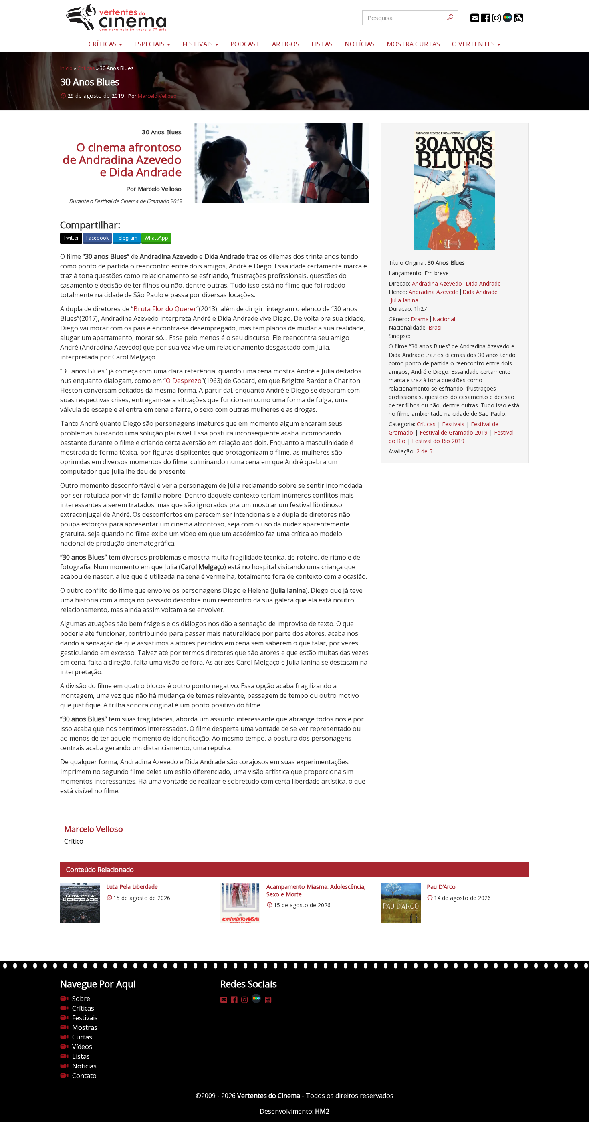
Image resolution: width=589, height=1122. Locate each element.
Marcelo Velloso (157, 95)
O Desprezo (184, 380)
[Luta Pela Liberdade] (80, 903)
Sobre (81, 998)
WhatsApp (156, 237)
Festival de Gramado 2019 (454, 432)
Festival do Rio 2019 (438, 441)
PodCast (245, 44)
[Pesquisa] (450, 17)
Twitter (71, 237)
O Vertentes (474, 44)
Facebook (97, 237)
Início (66, 68)
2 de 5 (424, 451)
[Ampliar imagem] (455, 190)
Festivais (198, 44)
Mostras (84, 1027)
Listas (322, 44)
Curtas (82, 1037)
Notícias (360, 44)
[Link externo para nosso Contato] (474, 18)
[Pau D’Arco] (401, 903)
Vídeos (82, 1046)
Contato (84, 1075)
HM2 (322, 1111)
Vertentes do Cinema (268, 1095)
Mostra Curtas (413, 44)
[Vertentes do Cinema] (138, 18)
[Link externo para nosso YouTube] (518, 18)
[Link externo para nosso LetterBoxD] (507, 17)
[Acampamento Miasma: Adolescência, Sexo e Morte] (240, 903)
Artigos (285, 44)
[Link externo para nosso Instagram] (496, 18)
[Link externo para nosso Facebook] (485, 18)
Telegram (126, 237)
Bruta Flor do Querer (164, 308)
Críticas (103, 44)
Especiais (150, 44)
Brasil (435, 327)
